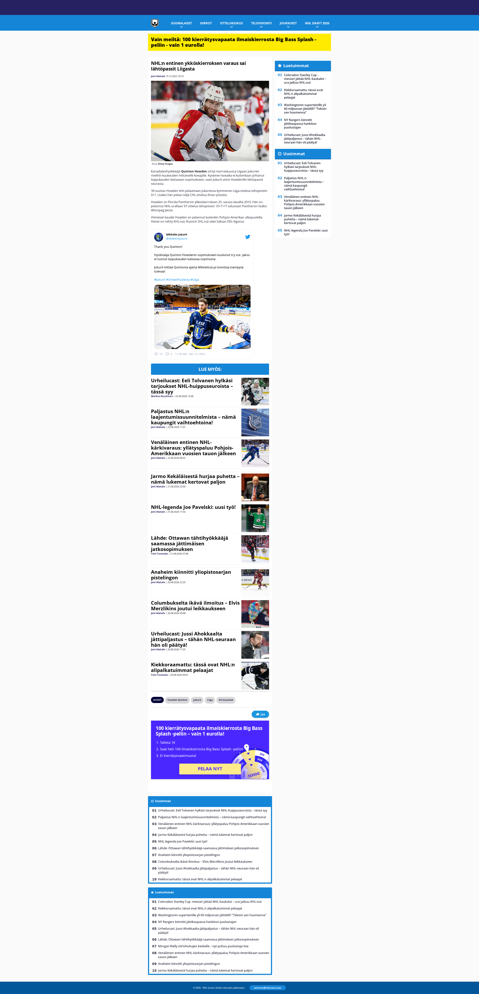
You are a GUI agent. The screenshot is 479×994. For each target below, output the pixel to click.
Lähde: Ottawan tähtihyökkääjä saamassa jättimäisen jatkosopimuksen (189, 543)
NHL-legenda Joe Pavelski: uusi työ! (193, 507)
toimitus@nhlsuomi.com (267, 987)
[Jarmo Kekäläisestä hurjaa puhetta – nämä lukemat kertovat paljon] (255, 487)
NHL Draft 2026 (317, 23)
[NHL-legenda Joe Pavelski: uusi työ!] (255, 518)
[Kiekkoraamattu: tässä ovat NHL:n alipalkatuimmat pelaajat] (255, 676)
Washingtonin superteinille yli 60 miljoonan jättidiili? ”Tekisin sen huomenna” (212, 915)
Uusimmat (163, 801)
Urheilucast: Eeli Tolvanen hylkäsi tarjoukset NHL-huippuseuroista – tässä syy (192, 386)
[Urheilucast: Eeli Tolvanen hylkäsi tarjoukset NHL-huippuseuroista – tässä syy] (255, 391)
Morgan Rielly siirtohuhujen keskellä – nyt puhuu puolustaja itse (203, 946)
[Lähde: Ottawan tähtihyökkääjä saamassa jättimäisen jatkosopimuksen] (255, 549)
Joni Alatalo (158, 76)
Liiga (210, 700)
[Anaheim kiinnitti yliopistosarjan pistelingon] (255, 583)
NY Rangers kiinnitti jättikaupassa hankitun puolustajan (197, 922)
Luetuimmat (164, 892)
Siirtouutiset (226, 700)
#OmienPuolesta (178, 280)
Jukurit (197, 700)
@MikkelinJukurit (176, 238)
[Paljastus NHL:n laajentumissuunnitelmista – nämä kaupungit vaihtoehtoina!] (255, 422)
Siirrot (206, 23)
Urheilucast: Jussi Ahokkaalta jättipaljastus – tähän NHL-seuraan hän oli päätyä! (193, 639)
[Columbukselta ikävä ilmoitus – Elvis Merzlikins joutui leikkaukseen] (255, 614)
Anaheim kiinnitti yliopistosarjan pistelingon (191, 575)
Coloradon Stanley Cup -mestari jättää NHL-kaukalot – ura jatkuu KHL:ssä (210, 902)
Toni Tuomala (159, 553)
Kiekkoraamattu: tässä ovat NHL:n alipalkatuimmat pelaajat (193, 667)
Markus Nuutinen (162, 396)
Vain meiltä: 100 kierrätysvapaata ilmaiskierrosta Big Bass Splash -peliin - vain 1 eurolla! (233, 42)
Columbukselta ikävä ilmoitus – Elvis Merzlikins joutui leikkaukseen (195, 605)
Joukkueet (288, 23)
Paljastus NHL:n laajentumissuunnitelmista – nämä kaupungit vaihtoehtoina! (193, 417)
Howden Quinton (177, 700)
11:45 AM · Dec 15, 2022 (190, 354)
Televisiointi (261, 23)
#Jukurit (159, 280)
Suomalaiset (181, 23)
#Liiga (195, 280)
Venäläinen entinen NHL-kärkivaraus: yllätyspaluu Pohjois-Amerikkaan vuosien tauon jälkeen (193, 448)
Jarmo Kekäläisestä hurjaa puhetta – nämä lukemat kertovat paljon (195, 479)
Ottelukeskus (231, 23)
